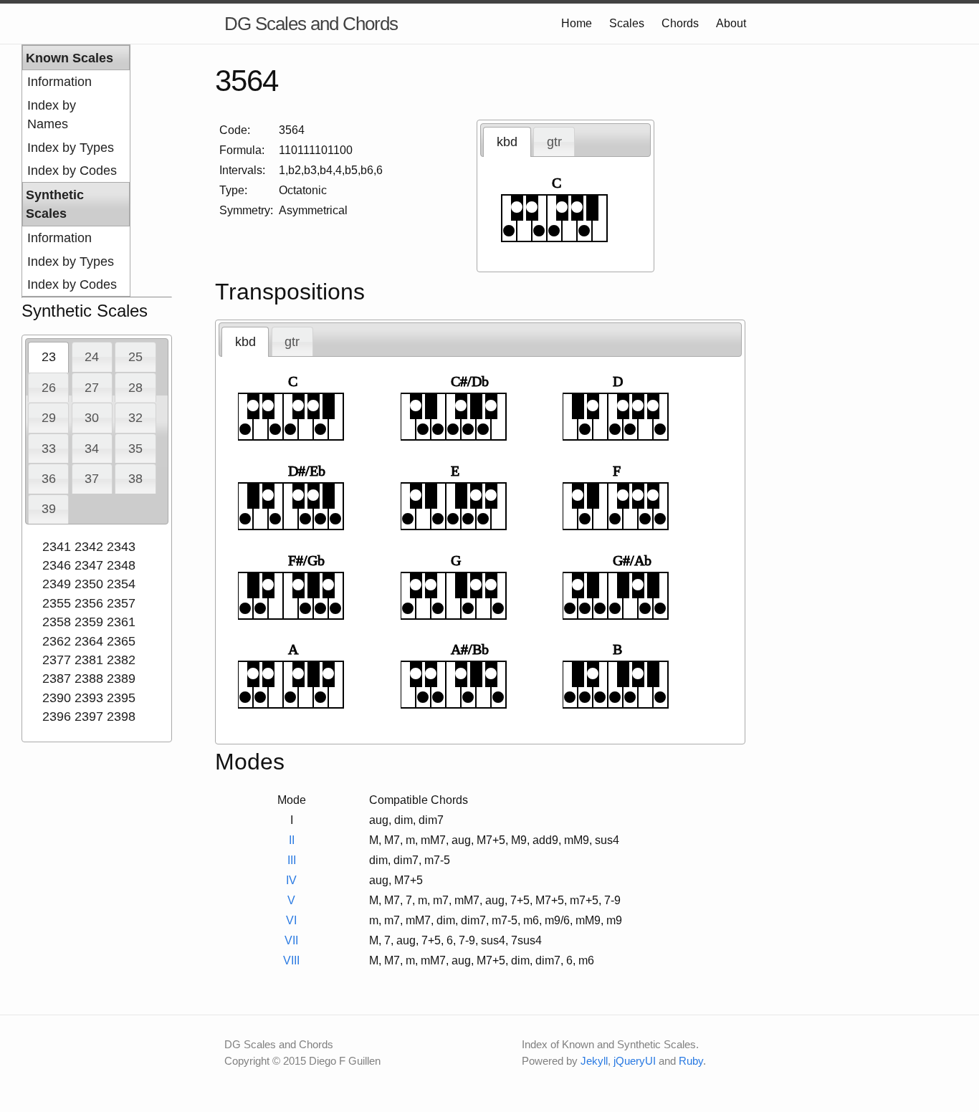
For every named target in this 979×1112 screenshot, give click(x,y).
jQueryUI (634, 1061)
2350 (89, 584)
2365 (121, 641)
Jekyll (594, 1061)
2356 (89, 603)
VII (291, 940)
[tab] (48, 357)
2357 (121, 603)
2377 (56, 660)
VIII (291, 960)
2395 (121, 698)
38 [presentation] (135, 478)
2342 (89, 547)
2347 (89, 565)
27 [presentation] (92, 387)
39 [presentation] (49, 509)
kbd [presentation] (507, 142)
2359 (89, 622)
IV (291, 880)
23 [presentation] (49, 357)
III (291, 860)
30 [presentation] (92, 418)
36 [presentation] (49, 478)
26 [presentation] (49, 387)
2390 (56, 698)
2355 (56, 603)
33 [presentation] (49, 448)
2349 (56, 584)
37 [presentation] (92, 478)
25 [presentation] (135, 357)
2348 (121, 565)
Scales (626, 23)
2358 (56, 622)
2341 (56, 547)
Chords (680, 23)
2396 (56, 716)
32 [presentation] (135, 418)
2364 (89, 641)
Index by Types (70, 147)
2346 (56, 565)
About (731, 23)
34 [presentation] (92, 448)
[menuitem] (76, 81)
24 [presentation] (92, 357)
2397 (89, 716)
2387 (56, 678)
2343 (121, 547)
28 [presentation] (135, 387)
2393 (89, 698)
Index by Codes (72, 170)
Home (576, 23)
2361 (121, 622)
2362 (56, 641)
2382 (121, 660)
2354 (121, 584)
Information (59, 82)
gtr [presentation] (554, 142)
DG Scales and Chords (311, 23)
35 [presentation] (135, 448)
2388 (89, 678)
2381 (89, 660)
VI (291, 920)
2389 (121, 678)
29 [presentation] (49, 418)
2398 (121, 716)
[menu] (76, 170)
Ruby (691, 1061)
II (292, 840)
